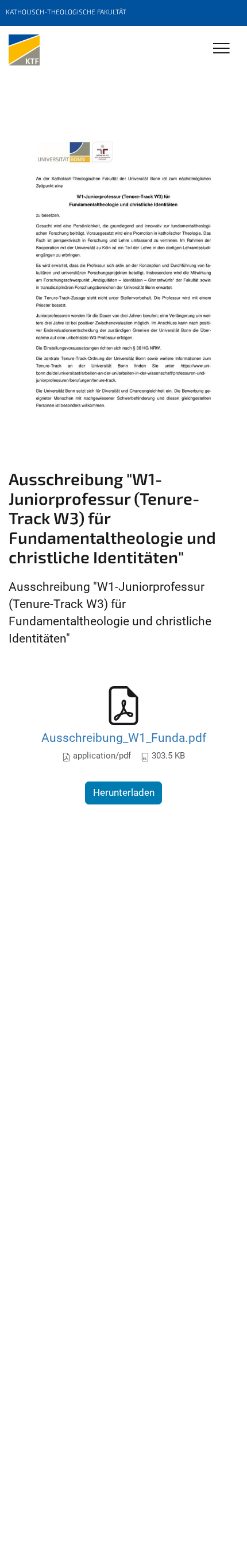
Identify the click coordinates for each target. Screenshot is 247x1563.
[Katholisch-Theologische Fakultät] (24, 49)
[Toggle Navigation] (221, 49)
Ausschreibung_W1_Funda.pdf (123, 737)
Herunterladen (124, 792)
